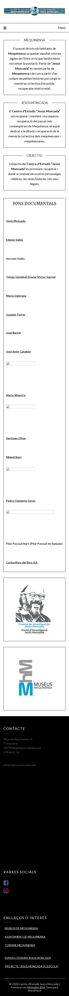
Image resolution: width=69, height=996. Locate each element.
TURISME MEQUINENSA (20, 945)
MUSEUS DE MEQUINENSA (21, 928)
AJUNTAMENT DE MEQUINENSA (25, 936)
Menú (62, 27)
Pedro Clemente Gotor (21, 500)
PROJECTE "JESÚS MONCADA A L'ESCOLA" (31, 966)
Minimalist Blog (36, 987)
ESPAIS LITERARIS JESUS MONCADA (28, 957)
